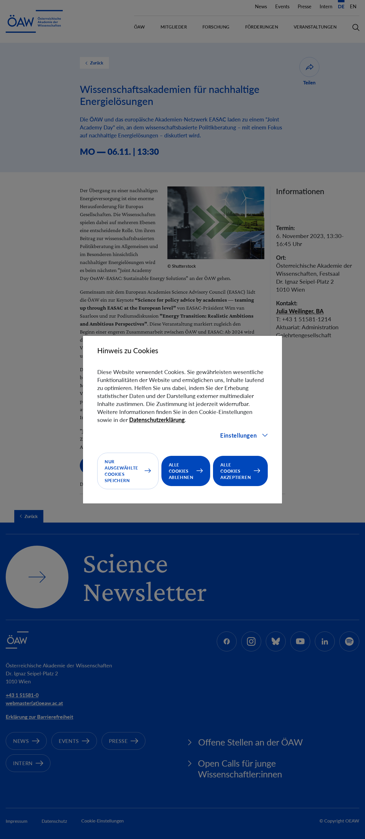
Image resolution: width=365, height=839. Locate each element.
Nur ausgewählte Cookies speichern (121, 471)
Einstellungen (238, 435)
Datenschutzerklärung (157, 419)
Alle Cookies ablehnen (181, 471)
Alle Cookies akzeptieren (235, 471)
